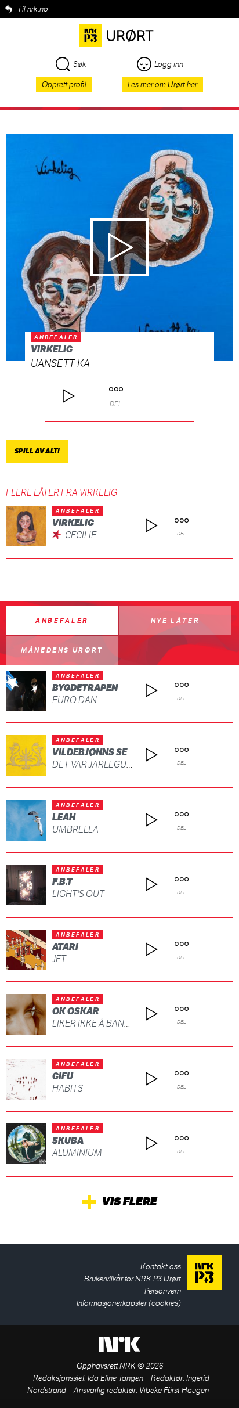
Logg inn (168, 64)
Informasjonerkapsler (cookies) (129, 1303)
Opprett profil (64, 84)
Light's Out (78, 893)
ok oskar (75, 1011)
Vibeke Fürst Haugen (174, 1390)
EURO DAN (74, 699)
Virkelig (52, 349)
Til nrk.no (32, 9)
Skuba (68, 1140)
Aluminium (77, 1152)
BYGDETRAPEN (85, 687)
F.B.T (62, 881)
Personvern (162, 1291)
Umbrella (75, 829)
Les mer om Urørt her (162, 84)
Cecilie (80, 535)
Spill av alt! (37, 451)
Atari (65, 946)
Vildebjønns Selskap (104, 752)
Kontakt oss (160, 1267)
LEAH (63, 817)
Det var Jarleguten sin (105, 764)
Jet (59, 958)
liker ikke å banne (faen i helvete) (129, 1023)
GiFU (62, 1076)
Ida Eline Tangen (115, 1378)
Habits (67, 1088)
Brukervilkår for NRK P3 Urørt (132, 1279)
